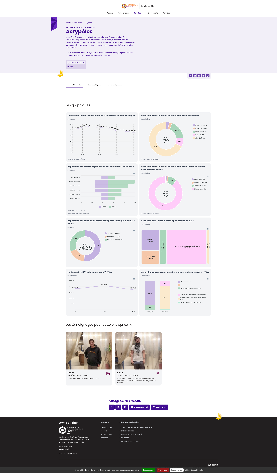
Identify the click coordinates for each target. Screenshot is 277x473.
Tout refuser (163, 470)
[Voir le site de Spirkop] (213, 465)
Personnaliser (177, 470)
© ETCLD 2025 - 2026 (68, 453)
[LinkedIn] (194, 75)
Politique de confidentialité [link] (194, 470)
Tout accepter (148, 470)
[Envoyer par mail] (203, 75)
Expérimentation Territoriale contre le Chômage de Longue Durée (74, 441)
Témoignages (123, 13)
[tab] (74, 85)
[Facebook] (199, 75)
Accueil (110, 13)
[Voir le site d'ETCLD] (74, 430)
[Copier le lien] (207, 75)
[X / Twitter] (190, 75)
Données (166, 13)
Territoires (138, 13)
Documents (153, 13)
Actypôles (88, 23)
